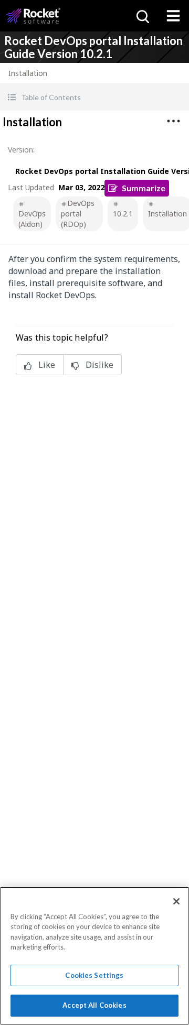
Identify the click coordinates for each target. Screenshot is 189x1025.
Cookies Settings (94, 975)
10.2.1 (123, 214)
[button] (94, 97)
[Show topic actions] (173, 121)
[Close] (176, 901)
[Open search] (141, 16)
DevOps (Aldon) (32, 219)
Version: (21, 150)
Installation (167, 214)
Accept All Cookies (94, 1005)
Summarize (143, 188)
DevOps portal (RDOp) (77, 213)
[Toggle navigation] (173, 16)
